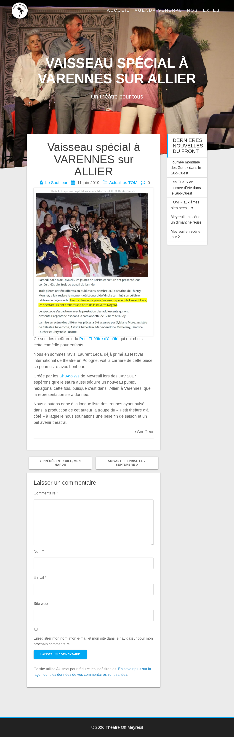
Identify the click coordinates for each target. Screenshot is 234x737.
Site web (41, 603)
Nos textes (203, 10)
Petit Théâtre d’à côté (98, 338)
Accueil (118, 10)
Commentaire (46, 493)
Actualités (118, 182)
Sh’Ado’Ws (70, 376)
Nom (39, 551)
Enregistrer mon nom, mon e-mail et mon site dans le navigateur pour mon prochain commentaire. (93, 641)
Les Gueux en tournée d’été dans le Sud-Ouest (186, 187)
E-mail (40, 577)
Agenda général (158, 10)
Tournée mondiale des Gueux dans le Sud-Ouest (186, 167)
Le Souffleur (56, 182)
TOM (132, 182)
